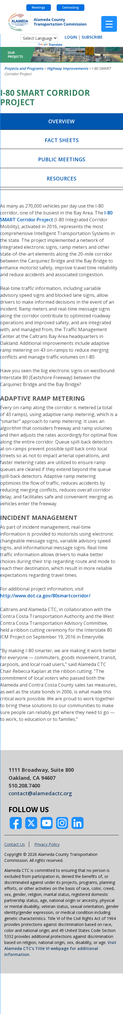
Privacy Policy (46, 844)
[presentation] (61, 121)
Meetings (38, 7)
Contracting (70, 7)
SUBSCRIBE (92, 37)
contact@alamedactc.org (40, 793)
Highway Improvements (67, 68)
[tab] (61, 121)
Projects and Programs (23, 68)
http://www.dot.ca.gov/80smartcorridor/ (45, 596)
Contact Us (14, 844)
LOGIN (71, 37)
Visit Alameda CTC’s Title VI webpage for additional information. (60, 948)
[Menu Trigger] (109, 24)
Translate (55, 44)
